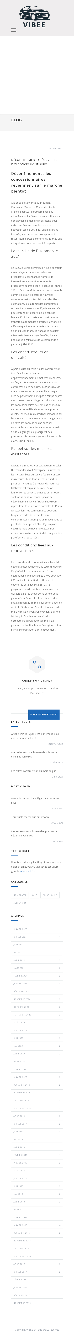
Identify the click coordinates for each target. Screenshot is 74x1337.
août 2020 (37, 1022)
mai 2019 (37, 1139)
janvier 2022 (37, 929)
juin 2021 (37, 944)
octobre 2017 (37, 1248)
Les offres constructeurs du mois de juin (33, 771)
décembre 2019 (37, 1085)
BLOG (16, 119)
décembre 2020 (37, 991)
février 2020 (37, 1069)
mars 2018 (37, 1209)
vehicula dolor (27, 871)
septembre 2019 (37, 1108)
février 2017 (37, 1279)
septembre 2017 (37, 1256)
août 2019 (37, 1116)
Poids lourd (50, 895)
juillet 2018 (37, 1178)
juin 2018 (37, 1186)
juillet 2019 (37, 1123)
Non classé (20, 895)
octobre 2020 (37, 1007)
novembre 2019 (37, 1092)
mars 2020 (37, 1061)
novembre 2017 (37, 1240)
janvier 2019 (37, 1162)
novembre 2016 (37, 1303)
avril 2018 (37, 1201)
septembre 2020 (37, 1014)
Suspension (20, 903)
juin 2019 (37, 1131)
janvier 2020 (37, 1077)
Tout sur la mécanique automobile (30, 817)
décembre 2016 (37, 1295)
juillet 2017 (37, 1272)
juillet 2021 (37, 936)
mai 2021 (37, 952)
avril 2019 (37, 1147)
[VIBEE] (34, 16)
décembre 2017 (37, 1233)
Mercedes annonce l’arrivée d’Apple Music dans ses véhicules (34, 754)
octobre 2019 (37, 1100)
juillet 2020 (37, 1030)
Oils (34, 895)
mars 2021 (37, 968)
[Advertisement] (37, 75)
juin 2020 (37, 1038)
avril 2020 (37, 1053)
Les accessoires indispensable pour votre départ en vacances (34, 833)
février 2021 (37, 975)
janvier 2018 (37, 1225)
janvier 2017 (37, 1287)
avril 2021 (37, 960)
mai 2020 (37, 1046)
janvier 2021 (37, 983)
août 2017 (37, 1264)
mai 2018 (37, 1194)
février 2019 (37, 1155)
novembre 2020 (37, 999)
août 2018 (37, 1170)
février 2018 (37, 1217)
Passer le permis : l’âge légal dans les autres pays (35, 800)
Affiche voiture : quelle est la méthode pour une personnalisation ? (35, 736)
